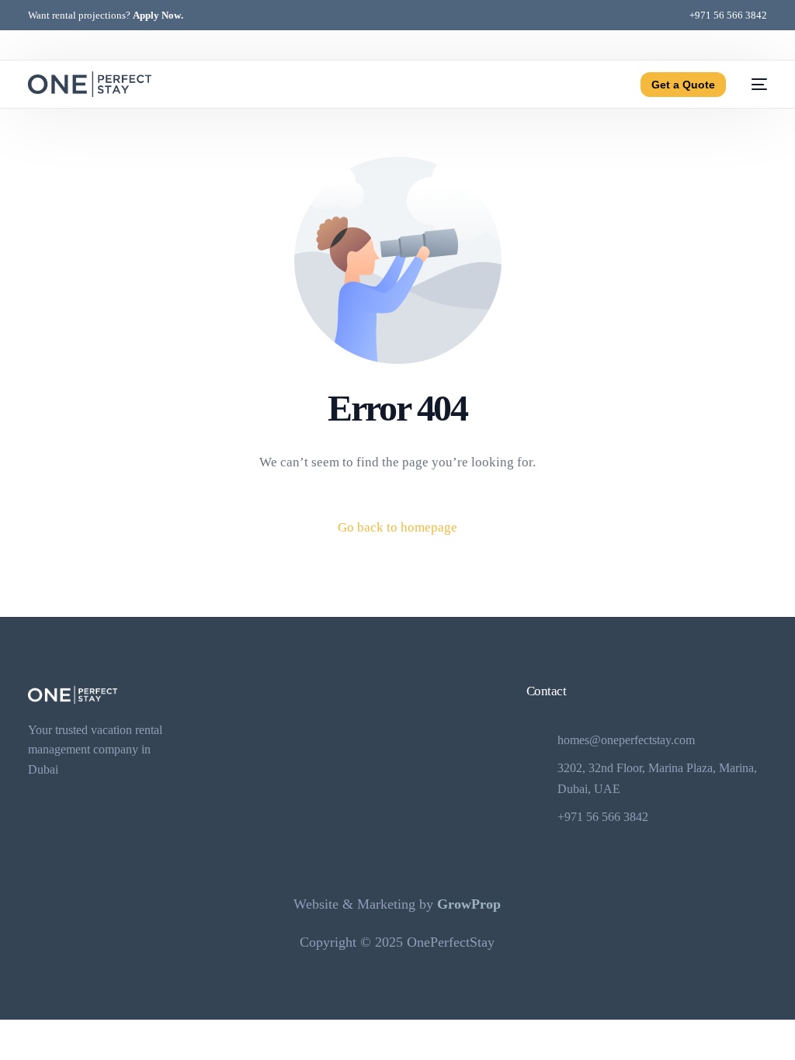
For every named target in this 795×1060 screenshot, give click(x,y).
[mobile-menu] (754, 84)
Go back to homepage (397, 527)
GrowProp (469, 904)
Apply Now (157, 15)
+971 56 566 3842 (728, 15)
